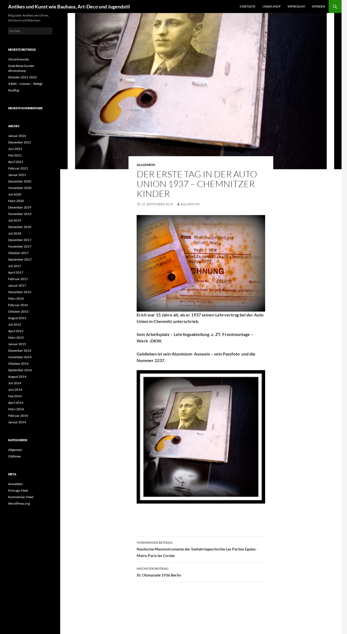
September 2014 (20, 370)
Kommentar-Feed (20, 497)
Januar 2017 (17, 285)
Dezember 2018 (19, 227)
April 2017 (15, 272)
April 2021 (15, 162)
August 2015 (17, 318)
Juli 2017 (14, 266)
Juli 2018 (14, 233)
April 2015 (15, 331)
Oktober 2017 (18, 253)
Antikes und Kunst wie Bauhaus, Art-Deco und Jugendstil (69, 6)
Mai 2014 (15, 396)
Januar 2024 (17, 136)
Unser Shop (271, 6)
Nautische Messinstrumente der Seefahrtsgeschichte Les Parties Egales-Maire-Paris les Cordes (197, 549)
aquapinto (190, 204)
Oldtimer (14, 456)
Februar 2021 (18, 168)
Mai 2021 (15, 155)
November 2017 (19, 246)
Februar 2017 (18, 279)
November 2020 (19, 188)
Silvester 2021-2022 (22, 77)
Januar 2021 (17, 175)
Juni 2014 (15, 390)
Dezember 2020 (19, 181)
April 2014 (15, 403)
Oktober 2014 (18, 363)
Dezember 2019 (19, 207)
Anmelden (15, 484)
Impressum (296, 6)
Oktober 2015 (18, 311)
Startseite (247, 6)
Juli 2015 (14, 324)
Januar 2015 (17, 344)
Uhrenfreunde (18, 59)
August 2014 (17, 376)
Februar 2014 (18, 416)
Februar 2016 (18, 305)
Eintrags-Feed (18, 490)
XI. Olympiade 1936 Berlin (159, 571)
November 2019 (19, 214)
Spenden (318, 6)
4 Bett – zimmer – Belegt (25, 84)
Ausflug (13, 90)
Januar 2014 (17, 422)
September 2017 (20, 259)
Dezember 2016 (19, 292)
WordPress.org (19, 503)
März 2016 (16, 298)
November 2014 (19, 357)
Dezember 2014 (19, 350)
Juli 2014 (14, 383)
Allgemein (146, 165)
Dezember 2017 (19, 240)
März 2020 (16, 201)
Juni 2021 (15, 149)
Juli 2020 (14, 194)
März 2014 (16, 409)
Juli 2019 (14, 220)
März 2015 (16, 337)
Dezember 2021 (19, 142)
